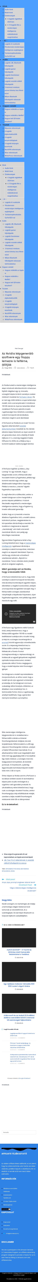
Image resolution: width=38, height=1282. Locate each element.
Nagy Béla (8, 368)
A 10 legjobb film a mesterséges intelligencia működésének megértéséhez (14, 31)
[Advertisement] (19, 831)
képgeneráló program (13, 869)
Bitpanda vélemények (12, 128)
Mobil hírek (9, 13)
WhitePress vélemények (13, 156)
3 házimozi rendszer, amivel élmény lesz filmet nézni (14, 90)
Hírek (5, 6)
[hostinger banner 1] (19, 380)
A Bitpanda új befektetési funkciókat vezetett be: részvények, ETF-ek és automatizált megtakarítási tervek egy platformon (23, 1058)
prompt (5, 642)
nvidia (13, 871)
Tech (32, 368)
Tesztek (6, 125)
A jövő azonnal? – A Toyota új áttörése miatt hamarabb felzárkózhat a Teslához (19, 952)
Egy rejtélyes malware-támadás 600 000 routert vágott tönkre (19, 985)
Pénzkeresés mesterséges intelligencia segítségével (14, 208)
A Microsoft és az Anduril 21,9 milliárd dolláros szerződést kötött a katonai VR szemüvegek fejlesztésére (19, 1017)
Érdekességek (10, 16)
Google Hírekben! (24, 1078)
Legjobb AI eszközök (12, 44)
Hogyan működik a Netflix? (14, 115)
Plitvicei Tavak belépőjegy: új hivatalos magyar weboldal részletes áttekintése (20, 1045)
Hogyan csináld (9, 106)
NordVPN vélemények (13, 150)
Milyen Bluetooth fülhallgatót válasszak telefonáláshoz (13, 100)
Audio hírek (9, 9)
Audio (5, 60)
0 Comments (21, 1038)
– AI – (5, 41)
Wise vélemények (11, 153)
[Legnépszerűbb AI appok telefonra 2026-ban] (5, 1035)
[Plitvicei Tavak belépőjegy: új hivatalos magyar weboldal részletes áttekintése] (5, 1046)
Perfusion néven (25, 397)
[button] (12, 160)
